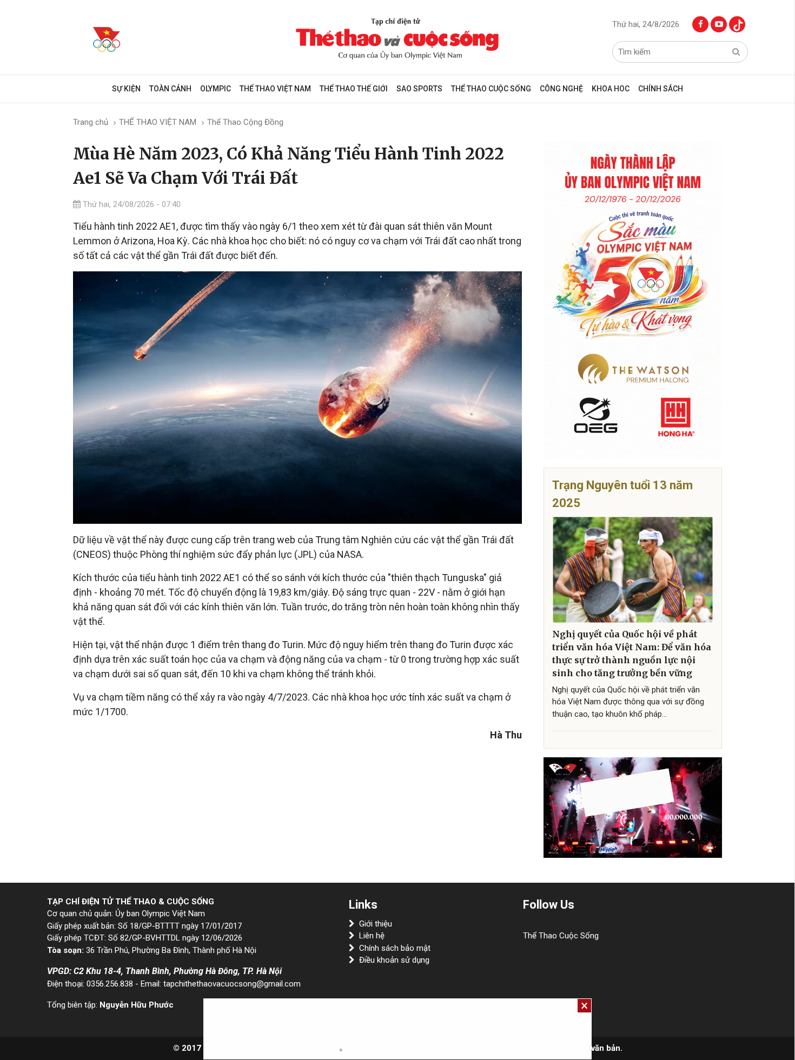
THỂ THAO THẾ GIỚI (354, 88)
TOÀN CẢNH (170, 88)
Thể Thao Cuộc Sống (561, 936)
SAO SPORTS (419, 88)
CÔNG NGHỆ (561, 88)
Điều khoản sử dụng (394, 960)
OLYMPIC (215, 88)
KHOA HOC (611, 88)
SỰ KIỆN (126, 88)
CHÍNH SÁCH (660, 88)
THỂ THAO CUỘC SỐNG (491, 88)
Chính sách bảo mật (394, 948)
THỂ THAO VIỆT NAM (275, 88)
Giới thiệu (375, 924)
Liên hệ (372, 936)
